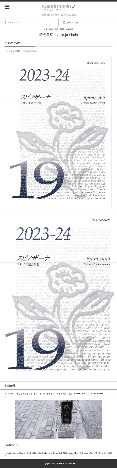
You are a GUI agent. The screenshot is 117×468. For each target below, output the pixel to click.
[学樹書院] (59, 8)
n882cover (32, 51)
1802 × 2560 (21, 51)
